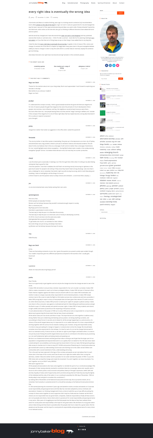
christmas (102, 147)
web (113, 199)
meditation (103, 178)
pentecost (116, 183)
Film (116, 158)
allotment (111, 136)
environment (115, 155)
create (118, 147)
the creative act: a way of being (62, 67)
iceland (109, 168)
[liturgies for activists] (102, 113)
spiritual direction (120, 191)
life (118, 173)
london (113, 175)
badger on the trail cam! (111, 104)
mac (117, 175)
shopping (108, 191)
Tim (30, 234)
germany (114, 163)
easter (102, 152)
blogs (102, 144)
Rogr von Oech (34, 82)
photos (103, 185)
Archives (102, 210)
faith (102, 158)
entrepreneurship (105, 155)
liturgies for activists (110, 112)
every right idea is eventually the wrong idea (53, 44)
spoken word (111, 193)
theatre (101, 196)
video (104, 199)
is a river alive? (109, 120)
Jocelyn (31, 101)
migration (115, 178)
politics (107, 188)
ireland (102, 170)
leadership (109, 173)
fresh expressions (110, 160)
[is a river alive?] (102, 121)
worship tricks (111, 202)
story (121, 193)
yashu (31, 277)
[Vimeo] (114, 65)
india (113, 168)
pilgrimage (108, 186)
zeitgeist (113, 204)
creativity (55, 17)
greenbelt (117, 165)
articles (102, 141)
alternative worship (107, 139)
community (108, 147)
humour (105, 168)
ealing (119, 149)
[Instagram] (110, 65)
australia (108, 141)
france (102, 160)
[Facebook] (106, 65)
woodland (103, 202)
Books (106, 144)
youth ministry (105, 204)
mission (103, 180)
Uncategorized (115, 196)
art (122, 139)
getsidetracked (104, 165)
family (106, 158)
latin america (103, 173)
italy (105, 170)
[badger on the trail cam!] (102, 105)
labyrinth (121, 170)
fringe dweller (103, 163)
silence (113, 191)
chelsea (119, 144)
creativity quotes (39, 66)
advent (102, 136)
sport (117, 193)
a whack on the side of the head (45, 25)
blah (119, 141)
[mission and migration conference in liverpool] (102, 97)
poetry (102, 188)
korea (116, 170)
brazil (111, 144)
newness (102, 183)
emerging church (111, 152)
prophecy (121, 188)
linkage (102, 175)
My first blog (103, 218)
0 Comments (117, 90)
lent (115, 173)
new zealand (109, 183)
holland (101, 168)
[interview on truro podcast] (102, 89)
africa (106, 136)
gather (109, 163)
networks (119, 180)
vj (107, 199)
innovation (118, 168)
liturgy (107, 175)
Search (101, 10)
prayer (111, 188)
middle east (109, 178)
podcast (120, 186)
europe (121, 155)
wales (109, 199)
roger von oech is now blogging (70, 35)
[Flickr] (117, 65)
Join (120, 78)
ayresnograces (34, 195)
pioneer (115, 186)
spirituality (104, 194)
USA (101, 199)
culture (113, 149)
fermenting (111, 157)
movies (109, 180)
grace (111, 165)
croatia (108, 149)
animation (117, 139)
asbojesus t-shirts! (84, 66)
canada (115, 144)
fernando (32, 137)
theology (107, 196)
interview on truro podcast (112, 88)
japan (108, 170)
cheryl (31, 158)
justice (112, 170)
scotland (102, 191)
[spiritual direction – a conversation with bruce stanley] (102, 128)
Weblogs (117, 199)
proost (116, 188)
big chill (114, 141)
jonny (32, 17)
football (120, 158)
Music (114, 180)
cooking (113, 147)
